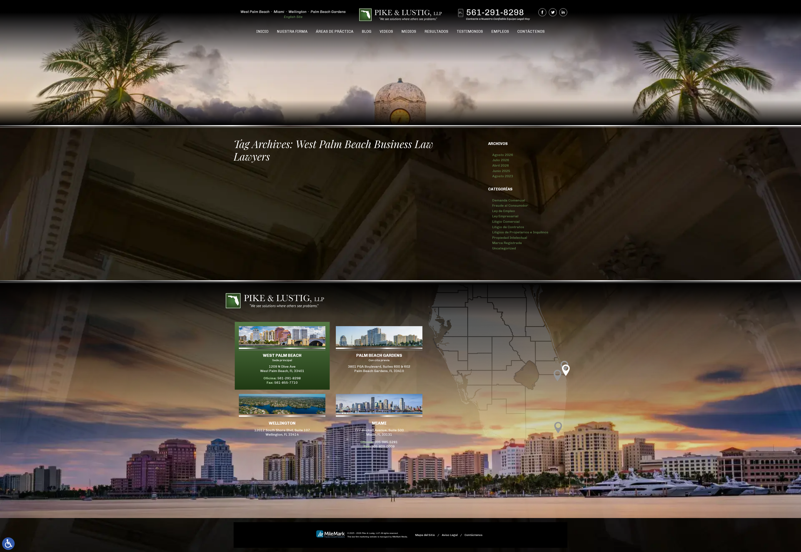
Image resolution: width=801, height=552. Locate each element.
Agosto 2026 (502, 155)
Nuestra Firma (292, 31)
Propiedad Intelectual (509, 238)
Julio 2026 (500, 160)
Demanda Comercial (508, 200)
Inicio (262, 31)
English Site (293, 17)
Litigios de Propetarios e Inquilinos (520, 232)
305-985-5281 (386, 442)
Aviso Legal (450, 535)
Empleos (500, 31)
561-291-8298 (495, 12)
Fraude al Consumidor (510, 205)
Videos (386, 31)
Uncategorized (504, 248)
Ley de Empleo (503, 211)
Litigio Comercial (506, 222)
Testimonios (470, 31)
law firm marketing (360, 537)
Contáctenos (531, 31)
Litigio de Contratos (508, 227)
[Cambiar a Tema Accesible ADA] (8, 543)
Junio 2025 (501, 171)
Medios (408, 31)
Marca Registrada (507, 243)
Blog (366, 31)
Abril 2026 (500, 165)
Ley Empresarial (505, 216)
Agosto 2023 (502, 176)
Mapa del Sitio (425, 535)
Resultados (436, 31)
